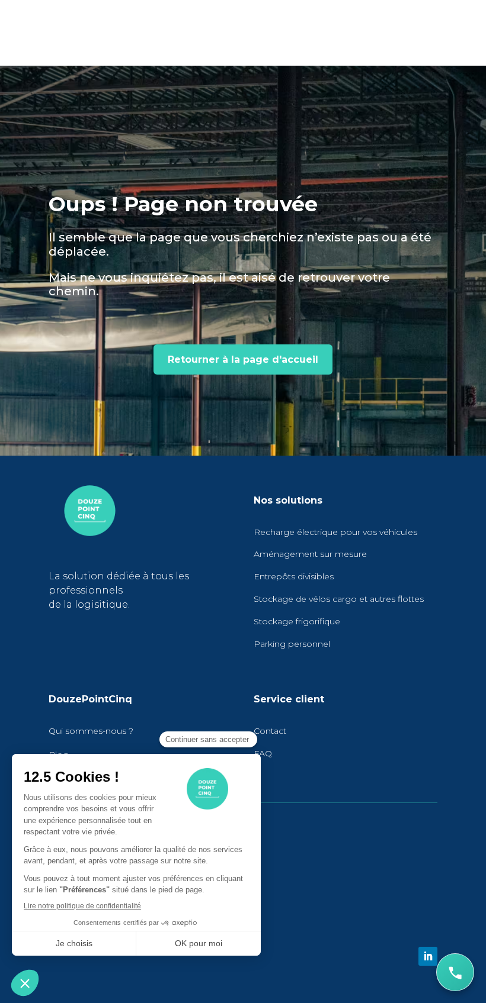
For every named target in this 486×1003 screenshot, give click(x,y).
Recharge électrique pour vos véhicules (335, 532)
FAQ (263, 753)
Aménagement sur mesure (310, 554)
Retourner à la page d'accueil (243, 359)
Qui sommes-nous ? (91, 730)
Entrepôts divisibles (294, 576)
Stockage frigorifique (297, 621)
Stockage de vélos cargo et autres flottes (339, 599)
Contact (270, 730)
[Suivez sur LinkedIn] (427, 956)
